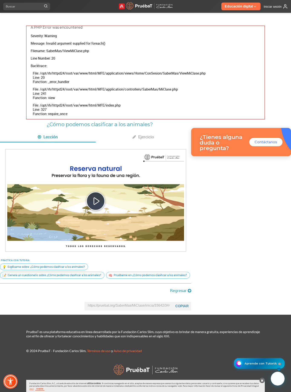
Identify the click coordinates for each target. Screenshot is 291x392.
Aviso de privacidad (128, 351)
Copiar (182, 306)
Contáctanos (266, 142)
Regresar (179, 290)
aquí (31, 388)
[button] (10, 381)
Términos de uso (99, 351)
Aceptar (39, 388)
